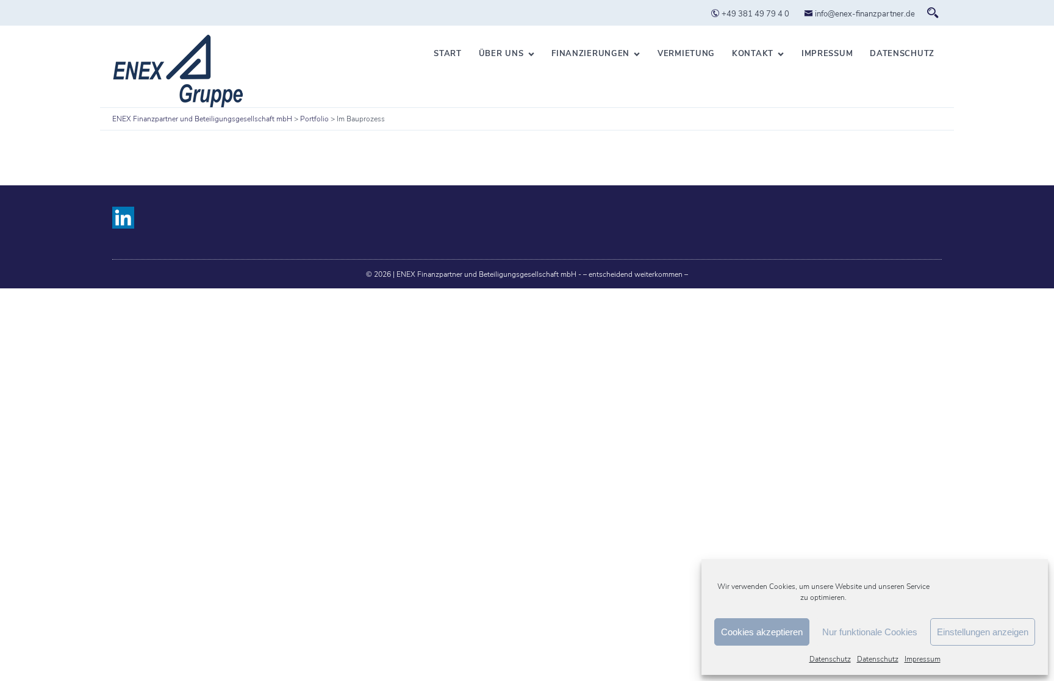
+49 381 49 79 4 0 (754, 14)
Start (448, 53)
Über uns (501, 53)
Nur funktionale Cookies (869, 632)
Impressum (923, 659)
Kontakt (752, 53)
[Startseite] (177, 71)
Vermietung (686, 53)
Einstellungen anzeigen (982, 632)
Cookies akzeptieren (762, 632)
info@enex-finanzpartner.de (864, 14)
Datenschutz (830, 659)
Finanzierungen (590, 53)
